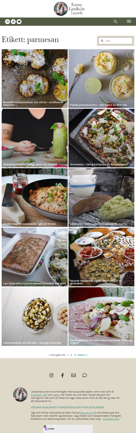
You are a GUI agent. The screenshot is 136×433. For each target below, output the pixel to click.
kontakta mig (111, 418)
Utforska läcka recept (43, 406)
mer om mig (87, 412)
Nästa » (82, 354)
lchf (45, 394)
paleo (56, 394)
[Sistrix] (115, 22)
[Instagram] (7, 21)
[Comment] (84, 375)
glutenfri (36, 394)
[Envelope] (19, 21)
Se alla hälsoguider (69, 406)
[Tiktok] (13, 21)
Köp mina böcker (94, 406)
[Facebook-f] (62, 375)
